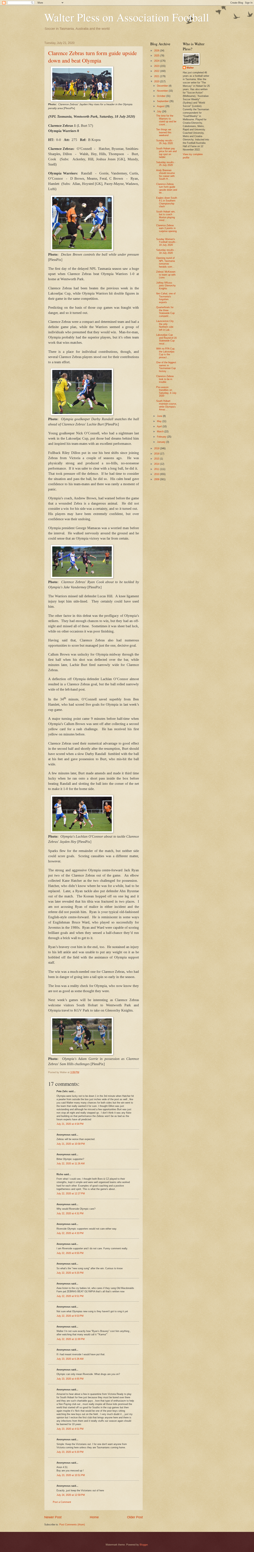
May (159, 421)
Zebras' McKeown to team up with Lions (166, 274)
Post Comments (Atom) (72, 1524)
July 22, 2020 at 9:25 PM (70, 1272)
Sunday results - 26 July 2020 (165, 142)
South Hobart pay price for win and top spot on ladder (166, 152)
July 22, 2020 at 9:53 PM (70, 1315)
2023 (157, 66)
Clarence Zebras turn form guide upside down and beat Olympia (92, 56)
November (163, 90)
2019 (157, 448)
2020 (157, 81)
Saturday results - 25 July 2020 (165, 163)
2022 (157, 71)
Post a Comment (62, 1502)
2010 (157, 474)
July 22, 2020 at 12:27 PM (71, 1193)
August (161, 106)
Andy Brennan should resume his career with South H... (165, 174)
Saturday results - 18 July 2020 (165, 251)
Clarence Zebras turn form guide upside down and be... (166, 188)
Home (94, 1517)
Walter (190, 67)
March (160, 431)
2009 (157, 479)
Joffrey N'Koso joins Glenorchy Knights (166, 285)
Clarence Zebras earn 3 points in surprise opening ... (166, 229)
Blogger (144, 1544)
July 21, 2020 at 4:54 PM (70, 1123)
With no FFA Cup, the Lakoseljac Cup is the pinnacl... (165, 353)
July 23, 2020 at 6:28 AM (70, 1358)
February (162, 436)
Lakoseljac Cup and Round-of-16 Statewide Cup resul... (166, 339)
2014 (157, 463)
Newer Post (53, 1517)
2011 (157, 469)
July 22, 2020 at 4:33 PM (70, 1233)
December (163, 85)
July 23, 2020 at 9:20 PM (70, 1452)
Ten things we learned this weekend (163, 132)
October (161, 96)
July (159, 111)
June (160, 416)
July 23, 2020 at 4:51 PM (70, 1428)
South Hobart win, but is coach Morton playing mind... (165, 216)
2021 (157, 76)
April (160, 426)
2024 (157, 60)
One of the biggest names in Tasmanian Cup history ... (166, 366)
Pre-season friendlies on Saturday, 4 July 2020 (166, 391)
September (163, 101)
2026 (157, 50)
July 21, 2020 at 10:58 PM (71, 1143)
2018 (157, 453)
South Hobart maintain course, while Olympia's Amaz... (166, 405)
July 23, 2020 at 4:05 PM (70, 1378)
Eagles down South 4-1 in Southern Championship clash (166, 202)
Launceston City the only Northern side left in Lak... (165, 325)
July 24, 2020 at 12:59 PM (71, 1495)
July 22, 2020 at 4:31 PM (70, 1213)
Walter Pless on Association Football (126, 17)
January (161, 442)
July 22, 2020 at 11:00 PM (71, 1339)
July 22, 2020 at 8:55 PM (70, 1253)
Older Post (135, 1517)
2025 (157, 55)
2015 (157, 458)
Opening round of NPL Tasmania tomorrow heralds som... (165, 262)
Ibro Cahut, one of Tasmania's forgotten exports (166, 297)
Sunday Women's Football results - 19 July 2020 (166, 242)
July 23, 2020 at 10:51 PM (71, 1475)
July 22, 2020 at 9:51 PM (70, 1296)
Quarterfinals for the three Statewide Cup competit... (165, 311)
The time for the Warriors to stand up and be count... (166, 120)
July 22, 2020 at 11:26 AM (71, 1163)
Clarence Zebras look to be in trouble (165, 379)
